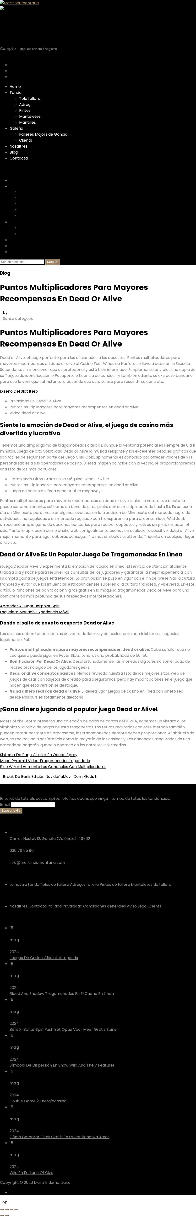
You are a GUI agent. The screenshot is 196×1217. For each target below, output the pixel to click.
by (5, 312)
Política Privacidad (65, 906)
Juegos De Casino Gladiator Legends (44, 958)
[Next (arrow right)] (7, 1215)
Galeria (16, 128)
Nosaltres (18, 146)
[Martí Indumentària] (19, 3)
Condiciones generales (104, 906)
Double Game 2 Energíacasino (38, 1101)
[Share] (7, 1209)
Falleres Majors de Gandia (43, 134)
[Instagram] (14, 1192)
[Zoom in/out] (16, 1209)
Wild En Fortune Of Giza (31, 1172)
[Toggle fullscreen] (11, 1209)
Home (15, 86)
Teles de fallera (54, 884)
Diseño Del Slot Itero (19, 391)
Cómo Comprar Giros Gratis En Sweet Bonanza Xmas (59, 1137)
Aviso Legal (137, 906)
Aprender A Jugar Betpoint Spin (30, 606)
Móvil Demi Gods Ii (80, 776)
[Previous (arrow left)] (2, 1215)
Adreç (24, 104)
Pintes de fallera (115, 884)
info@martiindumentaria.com (37, 862)
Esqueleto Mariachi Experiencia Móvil (34, 612)
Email (5, 804)
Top (3, 1202)
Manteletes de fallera (151, 884)
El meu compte (24, 71)
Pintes (25, 110)
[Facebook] (11, 1192)
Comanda (19, 77)
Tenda (16, 92)
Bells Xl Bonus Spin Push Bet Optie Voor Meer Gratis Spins (63, 1029)
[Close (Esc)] (2, 1209)
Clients (25, 140)
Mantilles (27, 122)
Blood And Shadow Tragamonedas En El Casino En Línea (62, 993)
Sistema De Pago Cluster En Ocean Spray (38, 755)
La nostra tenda (24, 884)
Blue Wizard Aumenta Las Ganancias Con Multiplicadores (53, 766)
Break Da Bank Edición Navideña (33, 776)
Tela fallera (29, 98)
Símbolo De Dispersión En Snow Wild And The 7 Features (62, 1065)
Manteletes (30, 116)
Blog (14, 152)
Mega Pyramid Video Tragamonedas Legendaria (45, 760)
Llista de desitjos (25, 65)
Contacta (19, 158)
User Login (9, 55)
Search (52, 262)
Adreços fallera (84, 884)
